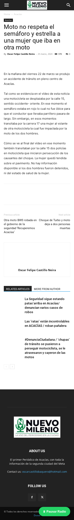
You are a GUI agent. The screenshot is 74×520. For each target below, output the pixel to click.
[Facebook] (7, 62)
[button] (6, 5)
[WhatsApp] (34, 62)
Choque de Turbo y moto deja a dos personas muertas (54, 224)
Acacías (18, 14)
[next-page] (12, 366)
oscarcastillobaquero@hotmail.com (44, 471)
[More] (43, 62)
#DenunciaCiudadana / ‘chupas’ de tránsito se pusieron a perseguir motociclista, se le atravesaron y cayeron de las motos (47, 348)
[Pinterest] (25, 62)
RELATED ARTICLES (17, 289)
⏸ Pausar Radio (54, 511)
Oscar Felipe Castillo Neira (21, 53)
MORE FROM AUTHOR (47, 289)
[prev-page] (6, 366)
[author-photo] (37, 264)
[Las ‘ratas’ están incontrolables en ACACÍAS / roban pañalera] (13, 325)
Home (7, 14)
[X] (16, 62)
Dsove (37, 515)
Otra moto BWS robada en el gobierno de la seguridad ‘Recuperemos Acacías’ (20, 226)
